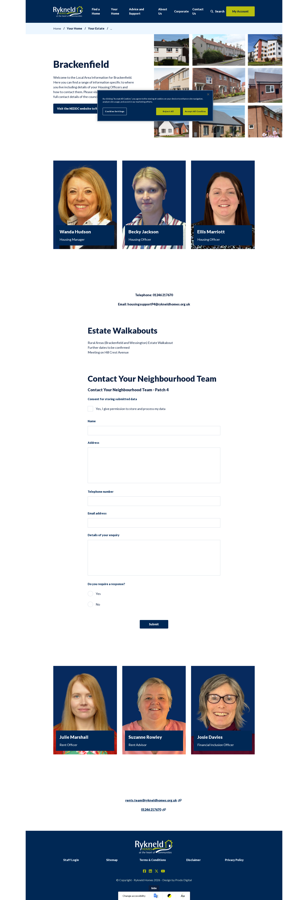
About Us (162, 11)
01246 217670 (151, 810)
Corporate (181, 11)
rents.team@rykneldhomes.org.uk (151, 800)
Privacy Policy (234, 860)
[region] (155, 105)
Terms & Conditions (152, 860)
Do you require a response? (106, 584)
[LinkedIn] (150, 871)
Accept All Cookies (195, 111)
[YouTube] (163, 871)
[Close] (208, 94)
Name (92, 421)
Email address (97, 513)
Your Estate (96, 28)
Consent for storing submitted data (112, 399)
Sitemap (112, 860)
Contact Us (198, 11)
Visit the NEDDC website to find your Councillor (89, 108)
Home (57, 28)
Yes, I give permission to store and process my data (130, 409)
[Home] (68, 11)
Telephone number (101, 491)
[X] (156, 871)
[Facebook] (144, 871)
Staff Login (71, 860)
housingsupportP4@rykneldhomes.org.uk (158, 304)
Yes (98, 594)
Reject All (168, 111)
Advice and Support (136, 11)
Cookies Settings (114, 111)
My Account (240, 11)
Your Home (115, 11)
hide (154, 888)
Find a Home (96, 11)
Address (93, 442)
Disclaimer (193, 860)
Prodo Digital (183, 880)
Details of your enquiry (103, 535)
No (98, 604)
